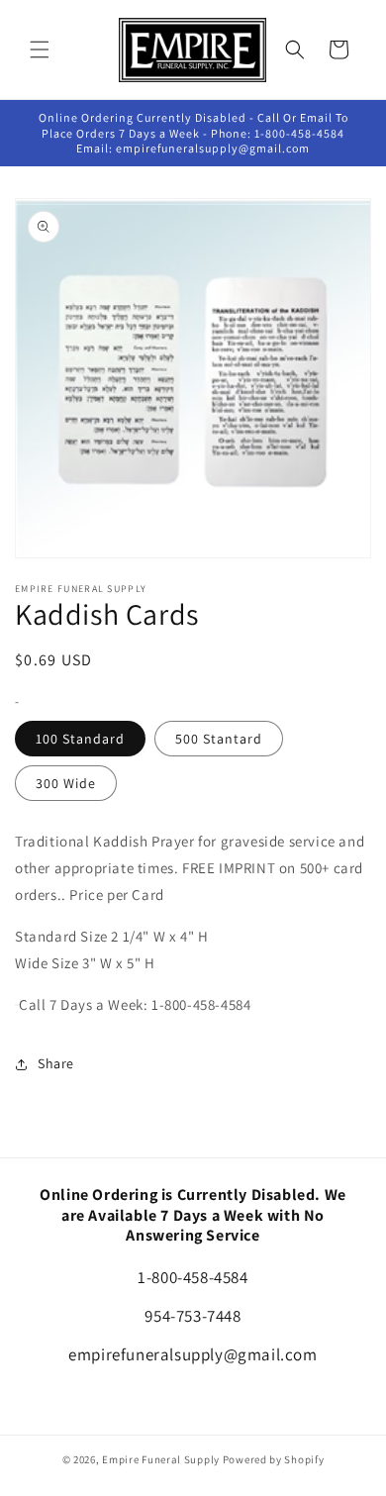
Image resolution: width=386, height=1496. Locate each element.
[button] (39, 49)
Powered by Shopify (274, 1459)
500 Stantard (218, 739)
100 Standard (80, 739)
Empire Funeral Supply (161, 1459)
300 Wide (66, 783)
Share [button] (56, 1063)
